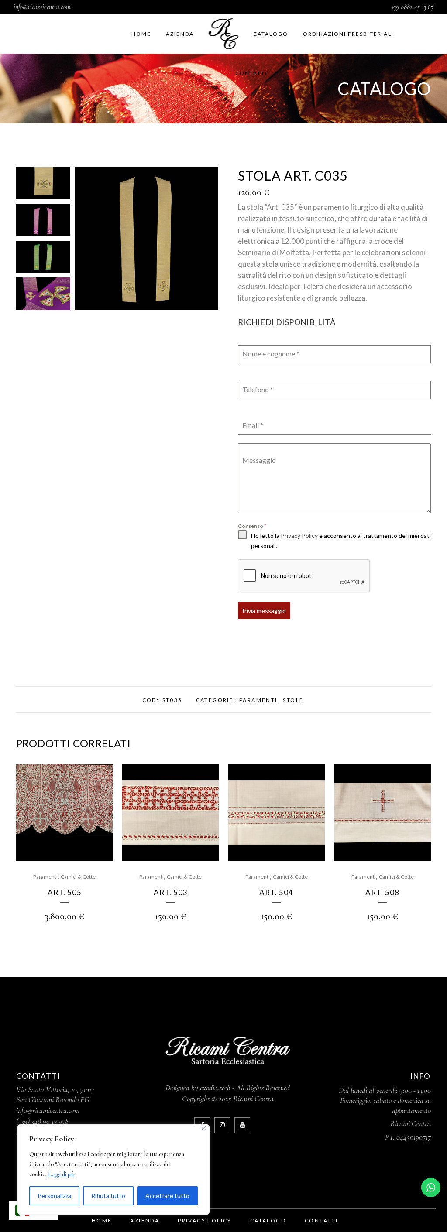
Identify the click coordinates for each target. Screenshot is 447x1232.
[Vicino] (204, 1128)
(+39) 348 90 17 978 (42, 1121)
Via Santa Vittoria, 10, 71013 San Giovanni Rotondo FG (55, 1094)
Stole (293, 700)
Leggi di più (61, 1174)
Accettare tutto (167, 1195)
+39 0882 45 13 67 (412, 7)
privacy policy (205, 1220)
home (102, 1220)
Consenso (252, 526)
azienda (144, 1220)
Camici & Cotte (78, 876)
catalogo (268, 1220)
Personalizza (54, 1195)
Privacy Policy (299, 535)
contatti (321, 1220)
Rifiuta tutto (108, 1195)
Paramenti (258, 700)
